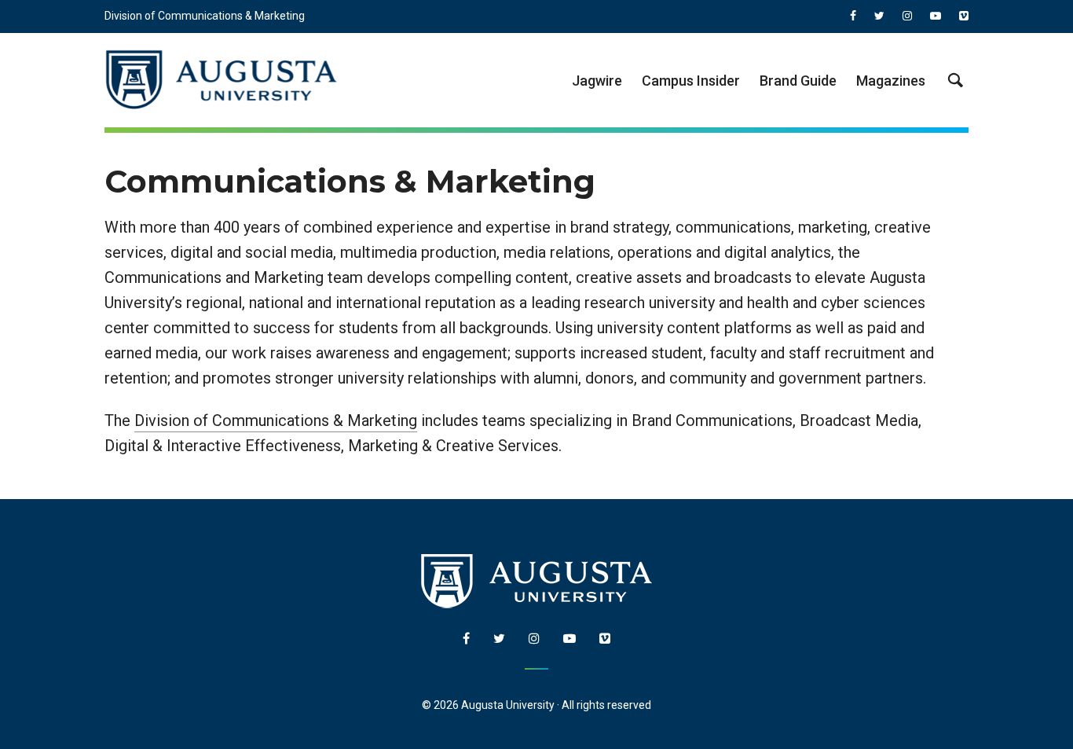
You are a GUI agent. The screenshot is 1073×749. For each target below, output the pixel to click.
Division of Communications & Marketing (204, 15)
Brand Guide (798, 80)
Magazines (890, 80)
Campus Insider (691, 80)
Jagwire (597, 80)
